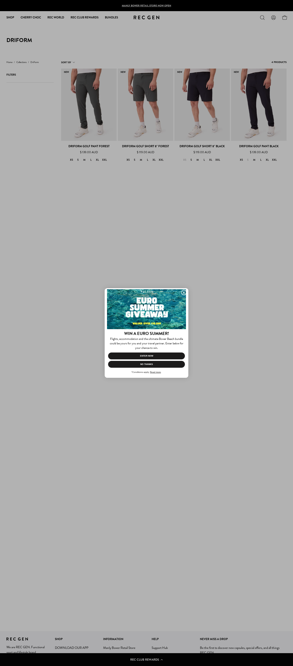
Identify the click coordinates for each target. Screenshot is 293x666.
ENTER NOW (146, 356)
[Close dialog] (184, 292)
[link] (146, 309)
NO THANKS (146, 364)
